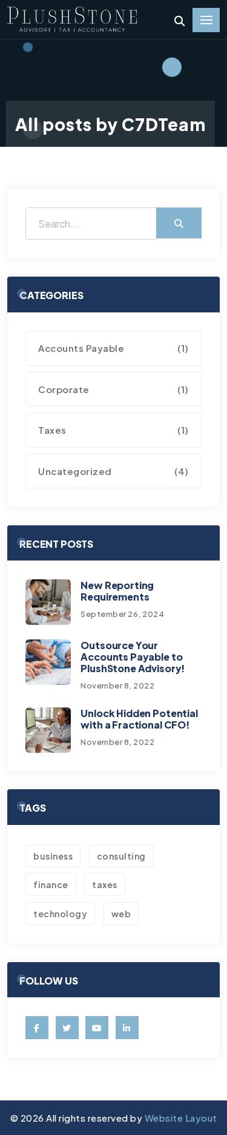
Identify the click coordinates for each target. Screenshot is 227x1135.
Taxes (104, 884)
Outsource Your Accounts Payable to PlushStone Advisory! (133, 657)
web (121, 913)
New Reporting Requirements (117, 591)
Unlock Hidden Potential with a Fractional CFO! (139, 719)
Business (53, 855)
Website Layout (181, 1117)
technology (60, 913)
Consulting (121, 855)
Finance (50, 884)
